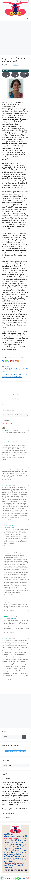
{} (19, 414)
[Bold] (3, 414)
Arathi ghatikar (6, 430)
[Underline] (7, 414)
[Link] (17, 414)
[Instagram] (13, 361)
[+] (21, 414)
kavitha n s (13, 618)
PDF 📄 (16, 74)
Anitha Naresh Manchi (15, 554)
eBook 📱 (25, 74)
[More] (18, 361)
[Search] (24, 737)
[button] (28, 19)
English (20, 1)
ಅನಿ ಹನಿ (7, 367)
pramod (12, 527)
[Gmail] (16, 361)
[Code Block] (16, 414)
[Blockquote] (14, 414)
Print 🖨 (6, 74)
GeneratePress (22, 878)
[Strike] (9, 414)
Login (27, 405)
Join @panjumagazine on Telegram (16, 751)
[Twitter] (8, 361)
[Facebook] (3, 361)
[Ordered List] (10, 414)
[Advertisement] (15, 38)
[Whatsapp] (6, 361)
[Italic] (5, 414)
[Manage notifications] (27, 878)
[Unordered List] (12, 414)
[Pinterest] (11, 361)
